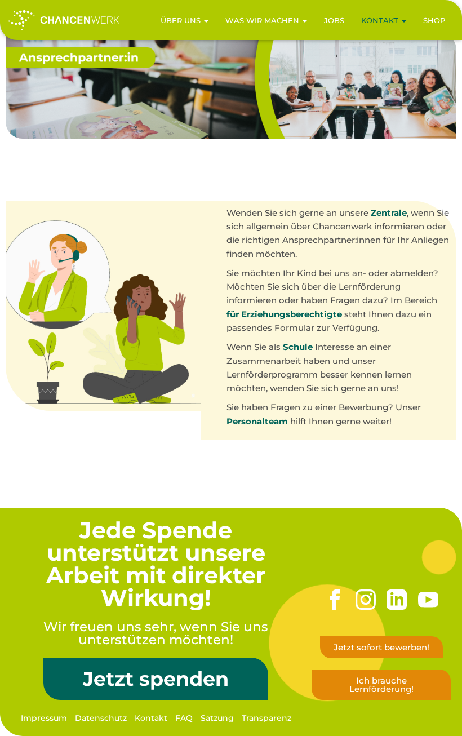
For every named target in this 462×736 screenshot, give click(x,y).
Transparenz (266, 718)
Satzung (217, 718)
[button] (205, 20)
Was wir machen (263, 20)
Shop (434, 20)
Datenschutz (101, 718)
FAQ (184, 718)
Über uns (182, 20)
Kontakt (381, 20)
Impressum (44, 718)
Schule (298, 347)
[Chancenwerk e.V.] (64, 20)
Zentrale (389, 212)
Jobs (334, 20)
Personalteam (257, 421)
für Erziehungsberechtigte (284, 314)
